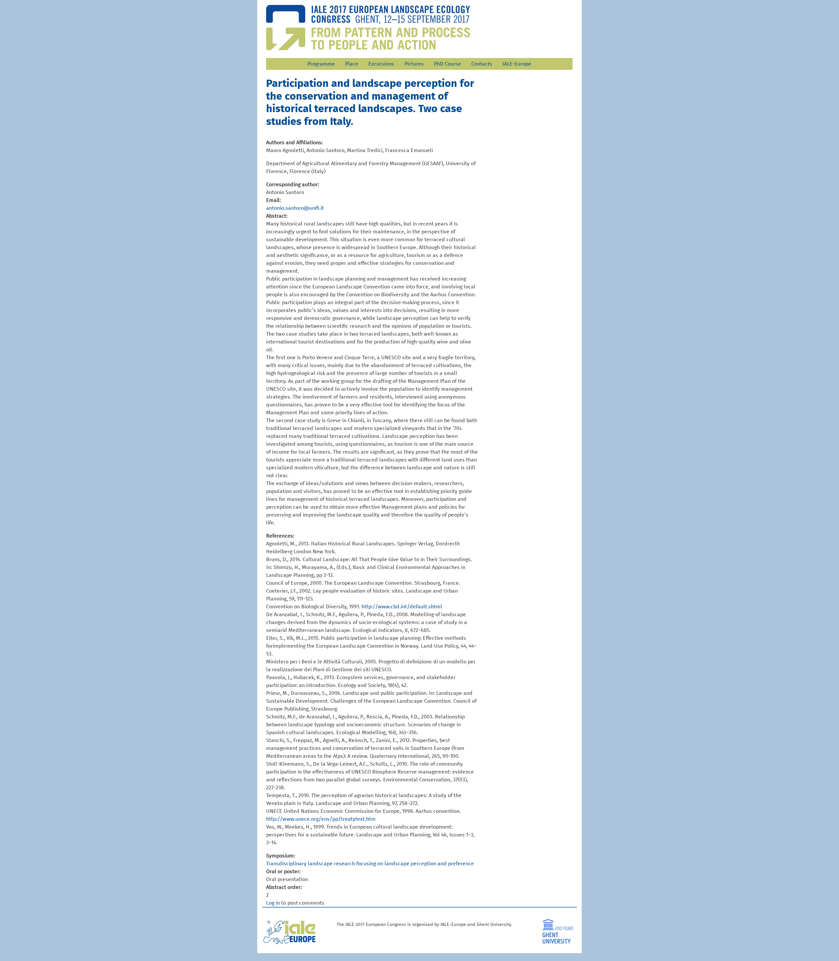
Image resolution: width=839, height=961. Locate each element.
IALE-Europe (516, 64)
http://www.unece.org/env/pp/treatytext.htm (321, 819)
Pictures (414, 64)
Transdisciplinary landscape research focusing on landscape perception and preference (370, 863)
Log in (273, 903)
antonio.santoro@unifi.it (295, 208)
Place (351, 64)
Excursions (381, 64)
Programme (321, 64)
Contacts (481, 64)
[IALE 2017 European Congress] (368, 27)
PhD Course (447, 64)
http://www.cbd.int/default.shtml (401, 606)
